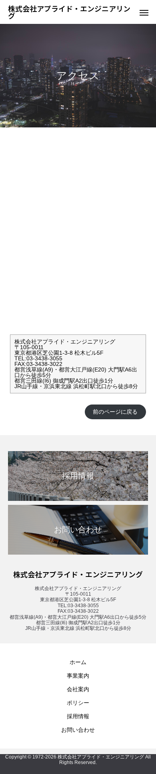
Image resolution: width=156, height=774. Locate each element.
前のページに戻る (115, 411)
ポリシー (78, 703)
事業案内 (78, 675)
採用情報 (78, 716)
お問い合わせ (78, 730)
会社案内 (78, 689)
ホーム (78, 662)
